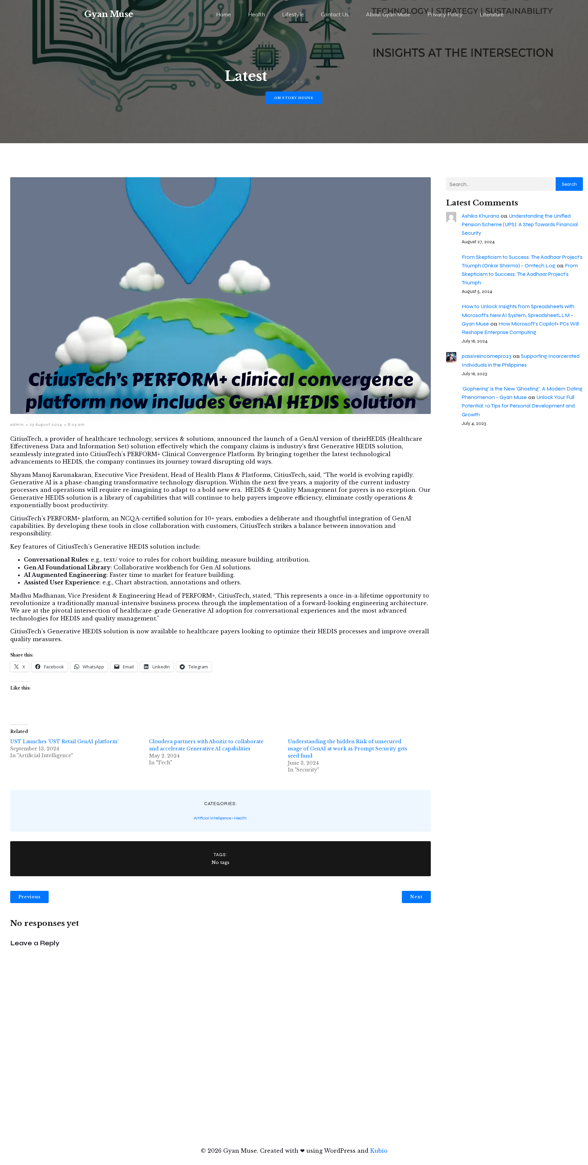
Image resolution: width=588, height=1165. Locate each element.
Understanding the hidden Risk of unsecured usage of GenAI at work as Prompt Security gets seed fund (347, 748)
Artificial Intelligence (212, 818)
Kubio (379, 1150)
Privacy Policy (445, 14)
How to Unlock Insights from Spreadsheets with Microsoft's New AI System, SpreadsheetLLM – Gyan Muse (518, 315)
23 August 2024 (46, 424)
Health (256, 14)
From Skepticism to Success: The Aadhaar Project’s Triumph (520, 274)
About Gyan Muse (388, 14)
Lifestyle (293, 14)
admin (17, 424)
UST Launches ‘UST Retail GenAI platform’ (65, 741)
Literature (492, 14)
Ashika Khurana (480, 216)
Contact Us (335, 14)
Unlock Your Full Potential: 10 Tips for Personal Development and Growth (518, 405)
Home (223, 14)
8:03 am (76, 424)
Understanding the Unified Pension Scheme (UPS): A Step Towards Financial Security (520, 224)
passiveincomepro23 (486, 356)
